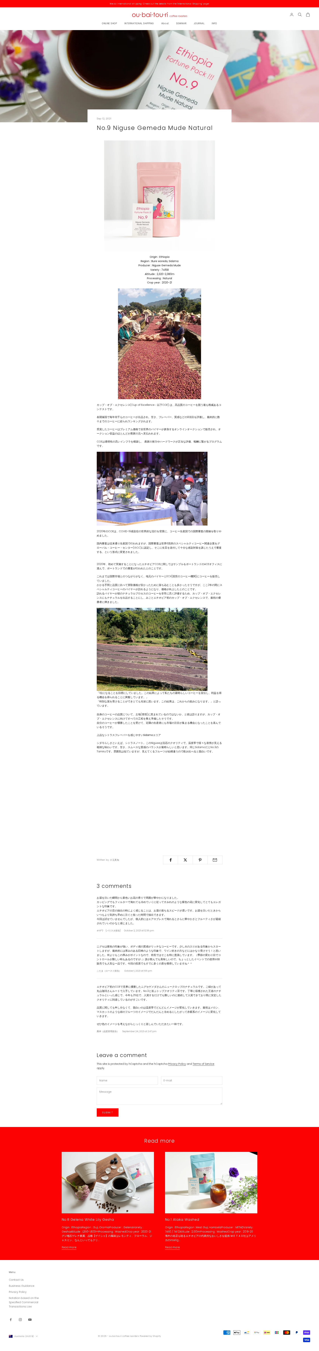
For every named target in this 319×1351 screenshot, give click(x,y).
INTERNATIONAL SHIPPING (139, 23)
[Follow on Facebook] (11, 1319)
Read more (69, 1247)
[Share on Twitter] (185, 860)
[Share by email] (215, 860)
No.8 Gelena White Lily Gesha (88, 1219)
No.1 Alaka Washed (182, 1219)
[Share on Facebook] (170, 860)
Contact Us (16, 1280)
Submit (107, 1112)
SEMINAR (181, 23)
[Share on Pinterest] (200, 860)
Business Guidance (21, 1286)
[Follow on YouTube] (30, 1319)
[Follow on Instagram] (20, 1319)
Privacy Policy (177, 1064)
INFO (214, 23)
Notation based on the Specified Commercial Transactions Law (24, 1302)
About (165, 23)
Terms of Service (203, 1064)
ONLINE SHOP (109, 23)
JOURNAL (199, 23)
